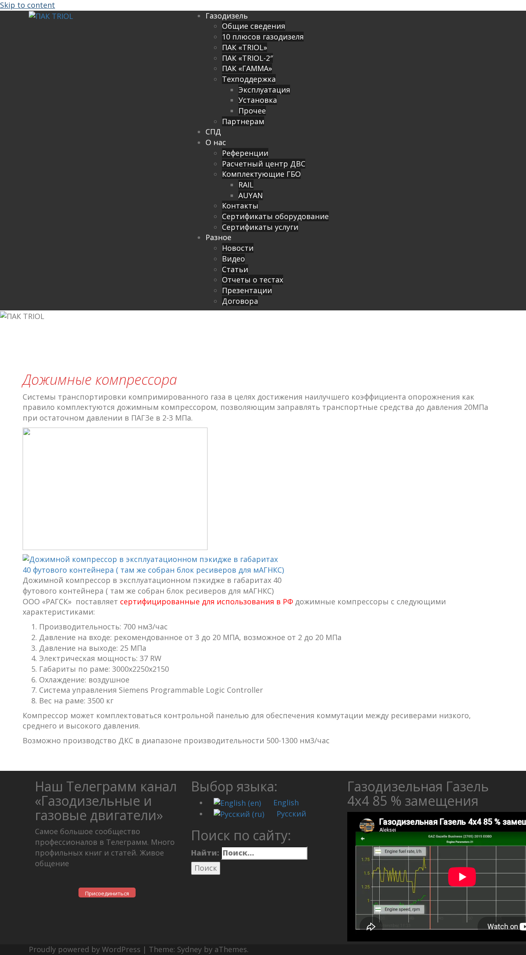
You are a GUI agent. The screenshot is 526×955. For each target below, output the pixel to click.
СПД (213, 131)
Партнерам (243, 121)
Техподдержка (249, 79)
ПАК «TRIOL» (244, 47)
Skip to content (27, 5)
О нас (215, 142)
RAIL (246, 185)
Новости (238, 248)
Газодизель (226, 16)
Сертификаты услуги (260, 227)
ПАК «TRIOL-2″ (247, 58)
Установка (257, 100)
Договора (240, 301)
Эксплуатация (264, 90)
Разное (218, 237)
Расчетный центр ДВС (263, 164)
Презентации (247, 290)
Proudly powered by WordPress (85, 949)
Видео (233, 259)
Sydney (189, 949)
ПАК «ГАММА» (247, 68)
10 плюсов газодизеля (263, 37)
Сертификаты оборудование (275, 216)
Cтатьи (235, 269)
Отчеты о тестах (252, 279)
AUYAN (250, 195)
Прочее (252, 111)
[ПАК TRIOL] (51, 16)
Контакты (240, 205)
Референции (245, 153)
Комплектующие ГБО (261, 174)
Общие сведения (253, 26)
